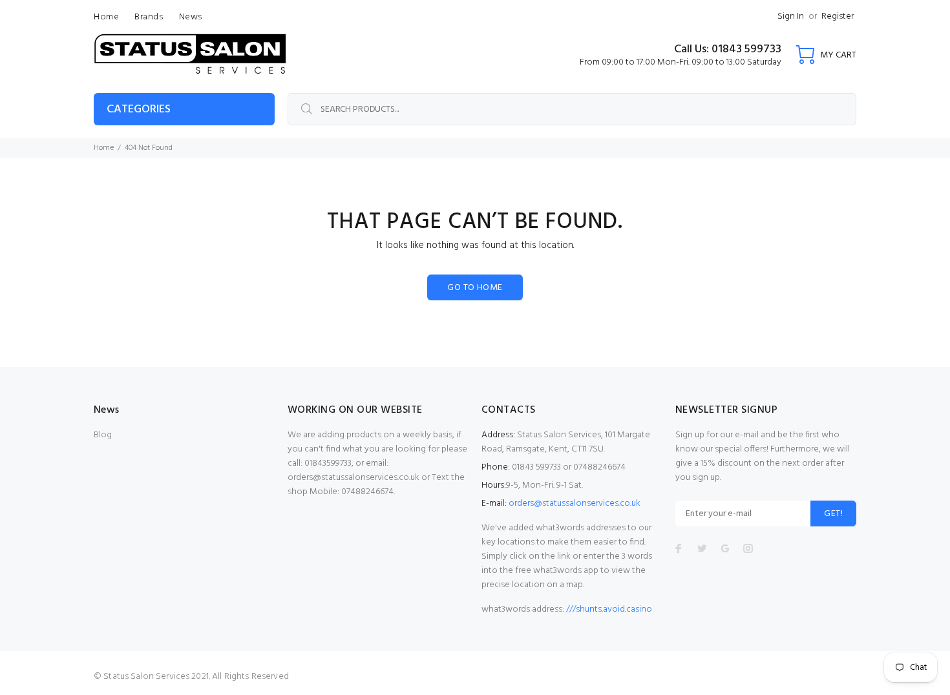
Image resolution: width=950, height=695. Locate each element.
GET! (833, 513)
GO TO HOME (474, 287)
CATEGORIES (139, 109)
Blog (103, 435)
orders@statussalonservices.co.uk (574, 503)
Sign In (790, 16)
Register (837, 16)
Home (104, 147)
